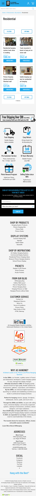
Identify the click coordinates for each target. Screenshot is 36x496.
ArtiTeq (29, 325)
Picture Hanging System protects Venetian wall (8, 79)
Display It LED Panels (19, 268)
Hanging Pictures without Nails (19, 291)
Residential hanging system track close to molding (9, 50)
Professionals (10, 12)
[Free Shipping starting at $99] (18, 118)
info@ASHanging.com (19, 447)
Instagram (19, 460)
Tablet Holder (19, 242)
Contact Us (19, 299)
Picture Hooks (19, 231)
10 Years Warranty (27, 156)
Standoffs (19, 244)
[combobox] (18, 8)
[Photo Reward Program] (9, 168)
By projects (18, 12)
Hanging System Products (19, 225)
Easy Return (27, 137)
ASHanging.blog (19, 281)
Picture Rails (19, 229)
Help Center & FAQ (19, 309)
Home (4, 12)
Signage (19, 240)
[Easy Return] (27, 131)
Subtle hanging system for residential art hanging (26, 79)
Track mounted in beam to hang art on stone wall (26, 50)
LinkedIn (19, 466)
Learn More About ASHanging (12, 426)
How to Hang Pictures (19, 285)
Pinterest (19, 462)
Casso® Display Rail (19, 238)
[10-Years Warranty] (27, 149)
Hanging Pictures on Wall (19, 289)
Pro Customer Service (9, 156)
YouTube (19, 464)
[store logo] (12, 3)
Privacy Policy (18, 196)
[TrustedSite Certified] (19, 364)
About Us (19, 303)
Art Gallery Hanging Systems (19, 253)
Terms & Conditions (19, 305)
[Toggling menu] (3, 3)
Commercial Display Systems (19, 255)
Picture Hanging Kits (19, 227)
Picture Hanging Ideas (19, 287)
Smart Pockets (19, 270)
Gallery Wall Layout (19, 283)
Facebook (19, 458)
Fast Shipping (9, 137)
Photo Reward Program (9, 174)
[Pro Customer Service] (9, 149)
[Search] (33, 9)
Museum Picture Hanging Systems (19, 259)
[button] (28, 3)
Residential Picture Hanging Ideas (19, 257)
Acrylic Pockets (19, 272)
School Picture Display (19, 261)
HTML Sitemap (19, 311)
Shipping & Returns (19, 301)
